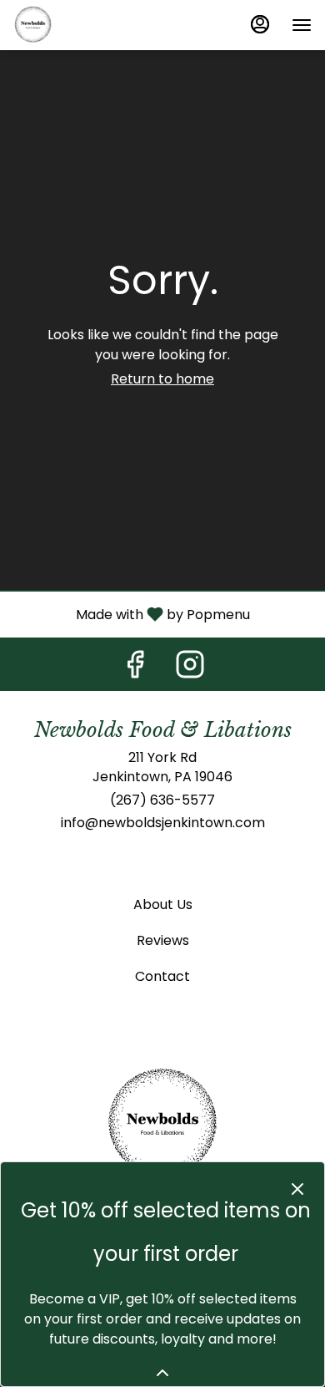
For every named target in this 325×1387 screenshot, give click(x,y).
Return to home (162, 379)
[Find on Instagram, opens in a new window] (190, 669)
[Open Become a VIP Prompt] (162, 1373)
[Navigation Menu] (301, 25)
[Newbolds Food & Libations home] (88, 25)
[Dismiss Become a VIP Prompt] (298, 1189)
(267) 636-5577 (162, 800)
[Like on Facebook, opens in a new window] (135, 669)
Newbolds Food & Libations (162, 1124)
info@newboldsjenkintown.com (163, 823)
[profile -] (260, 24)
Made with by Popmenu (131, 613)
